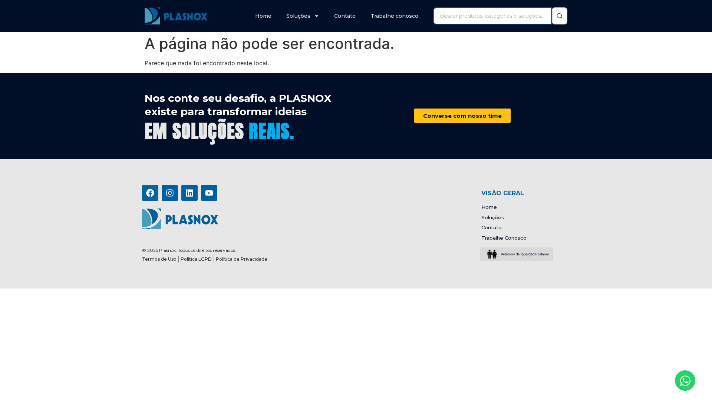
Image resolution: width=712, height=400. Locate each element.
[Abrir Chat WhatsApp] (685, 380)
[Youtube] (209, 193)
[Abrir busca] (559, 15)
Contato (345, 16)
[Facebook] (150, 193)
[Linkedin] (189, 193)
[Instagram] (170, 193)
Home (263, 16)
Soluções (298, 16)
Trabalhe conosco (394, 16)
